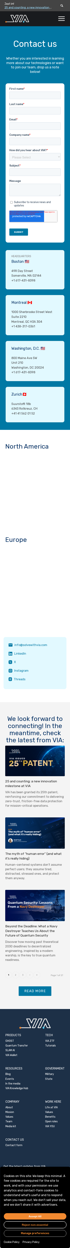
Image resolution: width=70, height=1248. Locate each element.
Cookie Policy (12, 1242)
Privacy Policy (31, 1242)
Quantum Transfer (16, 1045)
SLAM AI (10, 1050)
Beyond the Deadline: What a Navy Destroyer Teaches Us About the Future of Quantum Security (31, 930)
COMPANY (12, 1101)
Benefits (50, 1116)
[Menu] (60, 18)
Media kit (10, 1126)
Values (9, 1116)
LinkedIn (20, 653)
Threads (19, 679)
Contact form (13, 1145)
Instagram (21, 670)
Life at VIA (51, 1107)
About (9, 1107)
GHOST (9, 1041)
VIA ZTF (50, 1041)
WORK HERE (53, 1101)
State (48, 1079)
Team (8, 1121)
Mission (9, 1112)
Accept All (35, 1216)
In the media (12, 1083)
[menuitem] (60, 18)
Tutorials (50, 1045)
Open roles (51, 1121)
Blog (8, 1074)
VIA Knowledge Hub (16, 1088)
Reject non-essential (35, 1224)
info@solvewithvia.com (30, 645)
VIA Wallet (11, 1055)
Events (9, 1079)
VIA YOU (50, 1126)
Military (49, 1074)
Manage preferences (35, 1233)
